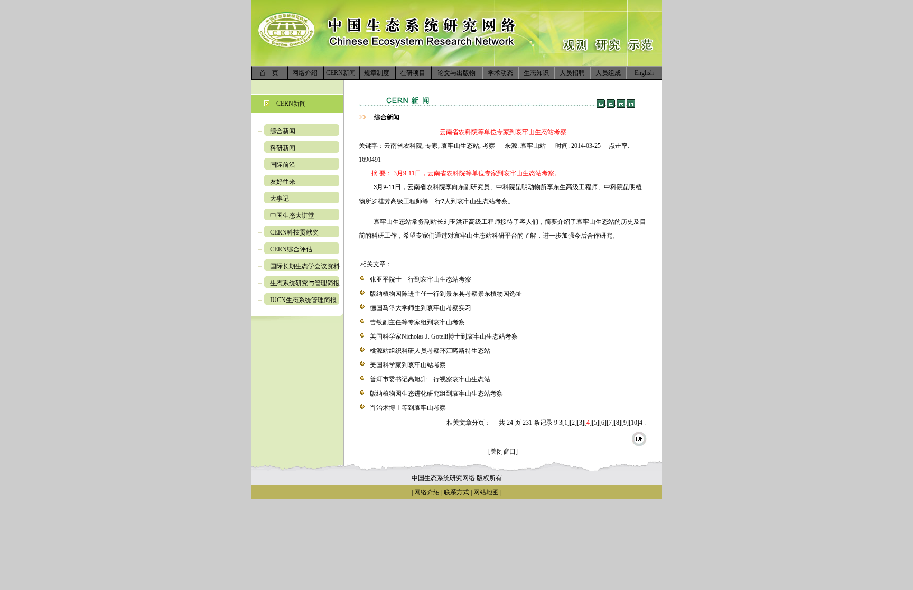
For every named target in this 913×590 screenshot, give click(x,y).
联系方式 (455, 492)
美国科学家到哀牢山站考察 (408, 365)
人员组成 (608, 73)
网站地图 (486, 492)
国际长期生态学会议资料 (305, 266)
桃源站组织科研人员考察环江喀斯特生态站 (430, 350)
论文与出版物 (456, 73)
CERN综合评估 (291, 249)
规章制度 (376, 73)
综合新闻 (282, 131)
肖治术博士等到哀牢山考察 (408, 407)
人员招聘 (572, 73)
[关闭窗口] (503, 451)
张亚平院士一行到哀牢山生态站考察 (420, 279)
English (644, 73)
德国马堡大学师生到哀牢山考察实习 (420, 308)
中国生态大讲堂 (292, 215)
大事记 (279, 198)
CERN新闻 (341, 73)
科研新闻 (282, 148)
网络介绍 (305, 73)
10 (634, 422)
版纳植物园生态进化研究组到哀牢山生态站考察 (436, 393)
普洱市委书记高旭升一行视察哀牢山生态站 (430, 379)
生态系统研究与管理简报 (305, 283)
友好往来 (282, 181)
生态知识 (536, 73)
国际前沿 (282, 164)
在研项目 (412, 73)
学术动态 (500, 73)
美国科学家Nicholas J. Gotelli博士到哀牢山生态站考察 (444, 336)
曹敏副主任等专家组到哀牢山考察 (417, 322)
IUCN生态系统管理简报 (303, 300)
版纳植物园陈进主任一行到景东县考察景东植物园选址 (446, 293)
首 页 (268, 73)
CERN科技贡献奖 (294, 232)
